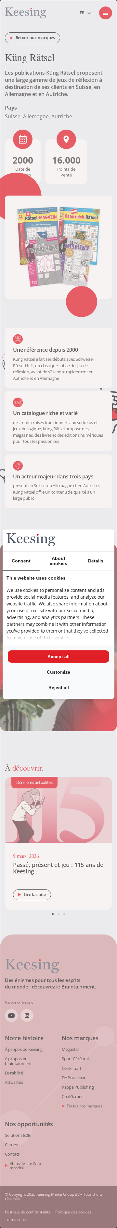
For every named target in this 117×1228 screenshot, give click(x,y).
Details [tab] (95, 560)
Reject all (58, 687)
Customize (58, 672)
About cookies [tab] (58, 561)
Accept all (58, 656)
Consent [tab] (21, 560)
